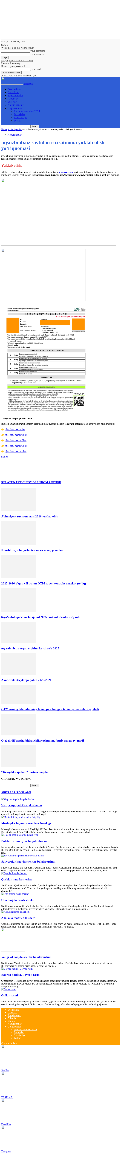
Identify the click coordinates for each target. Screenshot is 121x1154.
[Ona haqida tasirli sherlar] (15, 894)
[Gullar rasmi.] (8, 989)
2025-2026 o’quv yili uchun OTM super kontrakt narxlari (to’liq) (43, 583)
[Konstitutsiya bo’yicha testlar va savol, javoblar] (18, 544)
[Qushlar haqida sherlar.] (14, 873)
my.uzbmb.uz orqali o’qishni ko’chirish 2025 (30, 648)
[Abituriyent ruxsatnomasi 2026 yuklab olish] (18, 510)
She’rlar (12, 101)
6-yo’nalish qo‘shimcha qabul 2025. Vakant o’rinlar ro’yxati (40, 617)
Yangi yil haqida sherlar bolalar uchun (26, 957)
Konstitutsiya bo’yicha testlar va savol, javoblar (32, 550)
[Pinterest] (29, 467)
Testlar (17, 120)
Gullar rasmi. (10, 995)
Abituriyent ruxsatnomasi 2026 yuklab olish (29, 516)
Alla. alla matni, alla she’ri (18, 918)
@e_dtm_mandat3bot (15, 445)
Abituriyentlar (15, 104)
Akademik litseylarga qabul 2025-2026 (26, 680)
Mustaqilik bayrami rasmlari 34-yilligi (26, 823)
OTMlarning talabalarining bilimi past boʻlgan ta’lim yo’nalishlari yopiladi (50, 709)
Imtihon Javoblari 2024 (27, 111)
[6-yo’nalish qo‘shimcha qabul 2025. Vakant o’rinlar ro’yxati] (18, 611)
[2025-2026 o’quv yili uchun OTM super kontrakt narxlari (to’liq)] (18, 577)
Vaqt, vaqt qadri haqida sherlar (21, 805)
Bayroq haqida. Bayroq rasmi (20, 974)
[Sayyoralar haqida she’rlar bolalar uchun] (22, 855)
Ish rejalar (19, 114)
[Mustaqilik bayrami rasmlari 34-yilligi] (21, 817)
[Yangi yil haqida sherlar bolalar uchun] (13, 951)
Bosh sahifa (14, 89)
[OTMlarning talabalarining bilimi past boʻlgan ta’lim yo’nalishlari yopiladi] (18, 703)
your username (37, 50)
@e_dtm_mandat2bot (15, 440)
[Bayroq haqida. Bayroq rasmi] (17, 968)
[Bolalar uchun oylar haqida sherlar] (19, 835)
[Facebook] (6, 467)
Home (4, 129)
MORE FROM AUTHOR (45, 482)
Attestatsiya (20, 117)
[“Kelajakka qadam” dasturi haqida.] (18, 766)
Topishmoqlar (15, 95)
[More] (52, 467)
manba (4, 456)
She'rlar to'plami (16, 792)
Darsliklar (13, 92)
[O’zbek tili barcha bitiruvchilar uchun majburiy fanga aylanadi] (18, 734)
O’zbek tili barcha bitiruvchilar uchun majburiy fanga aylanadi (42, 740)
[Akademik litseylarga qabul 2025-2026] (18, 673)
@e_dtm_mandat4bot (15, 451)
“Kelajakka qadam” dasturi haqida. (25, 772)
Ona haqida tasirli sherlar (18, 900)
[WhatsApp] (40, 467)
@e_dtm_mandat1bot (15, 434)
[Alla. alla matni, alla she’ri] (15, 911)
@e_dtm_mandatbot (15, 429)
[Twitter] (18, 467)
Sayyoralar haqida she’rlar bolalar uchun (28, 861)
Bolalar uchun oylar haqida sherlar (24, 841)
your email (35, 69)
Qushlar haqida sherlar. (16, 879)
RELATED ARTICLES (15, 482)
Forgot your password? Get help (17, 60)
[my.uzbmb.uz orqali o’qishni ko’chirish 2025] (18, 642)
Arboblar (13, 98)
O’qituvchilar (15, 108)
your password (37, 54)
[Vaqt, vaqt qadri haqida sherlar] (17, 799)
